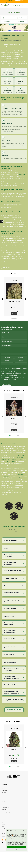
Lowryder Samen (10, 10)
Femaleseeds (19, 457)
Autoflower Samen (22, 478)
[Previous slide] (2, 298)
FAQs (3, 826)
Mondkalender (4, 795)
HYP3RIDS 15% (10, 0)
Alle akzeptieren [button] (16, 846)
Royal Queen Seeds (17, 459)
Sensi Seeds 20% (18, 2)
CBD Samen (25, 10)
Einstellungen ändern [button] (17, 849)
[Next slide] (25, 298)
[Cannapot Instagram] (2, 842)
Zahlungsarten (4, 790)
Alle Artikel (4, 792)
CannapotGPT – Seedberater (7, 812)
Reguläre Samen (11, 12)
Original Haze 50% (9, 2)
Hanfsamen (3, 10)
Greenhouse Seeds (6, 459)
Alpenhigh (4, 836)
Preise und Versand (5, 788)
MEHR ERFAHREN (6, 267)
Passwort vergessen (5, 822)
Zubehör (18, 12)
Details (14, 313)
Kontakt (3, 824)
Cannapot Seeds (22, 174)
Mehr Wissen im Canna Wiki (14, 709)
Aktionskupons (4, 805)
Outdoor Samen (18, 10)
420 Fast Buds (22, 456)
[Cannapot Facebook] (4, 842)
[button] (11, 318)
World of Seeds (11, 461)
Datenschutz (4, 809)
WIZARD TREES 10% (19, 0)
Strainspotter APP (5, 807)
